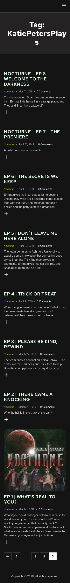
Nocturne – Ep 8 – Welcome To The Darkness (27, 79)
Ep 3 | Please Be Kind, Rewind (30, 344)
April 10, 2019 (26, 246)
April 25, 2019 (26, 144)
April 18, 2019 (26, 189)
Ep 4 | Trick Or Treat (30, 294)
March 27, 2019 (27, 354)
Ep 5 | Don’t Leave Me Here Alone (31, 235)
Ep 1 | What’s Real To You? (30, 499)
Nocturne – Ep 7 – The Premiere (32, 134)
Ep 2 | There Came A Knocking (28, 396)
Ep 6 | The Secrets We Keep (31, 178)
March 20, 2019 (27, 407)
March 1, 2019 (26, 509)
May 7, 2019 (25, 91)
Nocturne (9, 91)
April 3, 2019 (26, 301)
